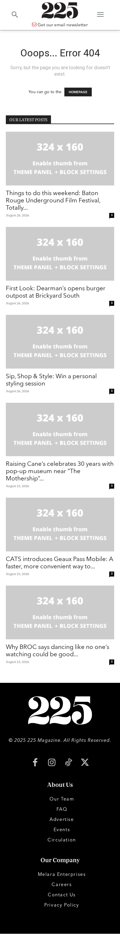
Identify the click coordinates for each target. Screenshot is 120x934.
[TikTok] (68, 763)
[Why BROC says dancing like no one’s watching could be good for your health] (60, 612)
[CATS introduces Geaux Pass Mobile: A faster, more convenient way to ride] (60, 524)
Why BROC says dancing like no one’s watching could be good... (57, 650)
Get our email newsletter (62, 24)
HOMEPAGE (78, 92)
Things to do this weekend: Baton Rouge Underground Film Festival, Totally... (53, 200)
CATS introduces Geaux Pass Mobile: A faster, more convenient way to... (59, 562)
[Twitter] (85, 763)
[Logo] (59, 10)
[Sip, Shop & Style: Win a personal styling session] (60, 342)
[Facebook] (35, 763)
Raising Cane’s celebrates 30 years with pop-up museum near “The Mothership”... (60, 471)
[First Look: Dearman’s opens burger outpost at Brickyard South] (60, 254)
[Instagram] (51, 763)
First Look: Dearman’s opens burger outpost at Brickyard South (55, 291)
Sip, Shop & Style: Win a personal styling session (51, 379)
